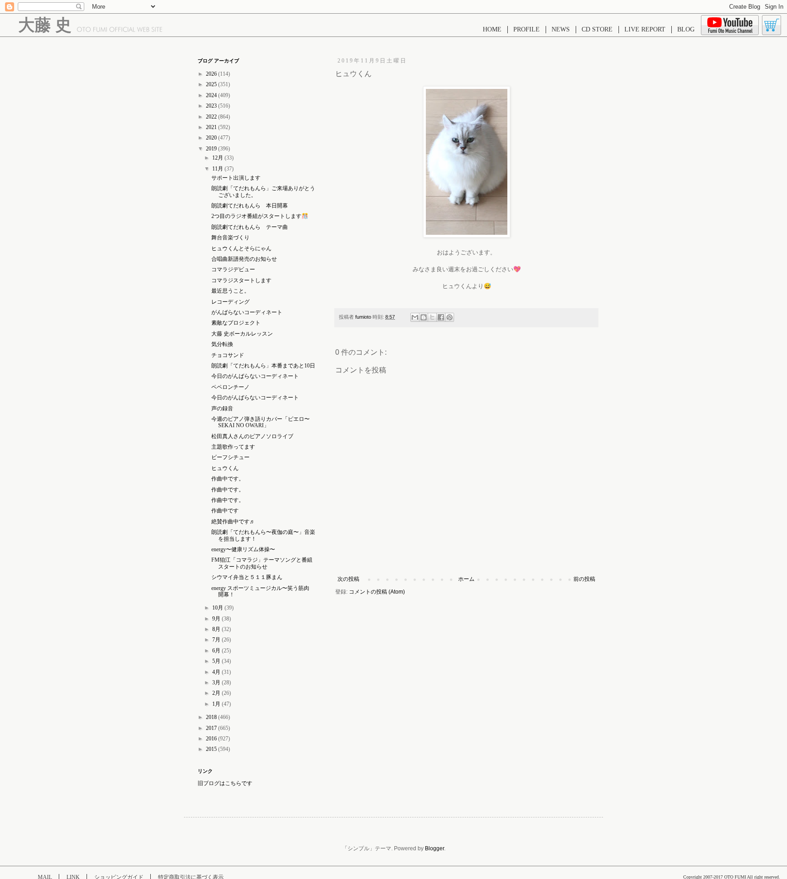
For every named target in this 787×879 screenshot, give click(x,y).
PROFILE (526, 29)
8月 (217, 629)
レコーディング (230, 302)
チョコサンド (227, 355)
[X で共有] (432, 317)
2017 (212, 728)
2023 (212, 106)
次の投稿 (348, 579)
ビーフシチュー (230, 457)
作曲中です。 (227, 479)
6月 (217, 650)
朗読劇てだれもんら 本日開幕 (249, 205)
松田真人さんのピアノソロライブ (252, 436)
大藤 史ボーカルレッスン (242, 334)
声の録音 (222, 408)
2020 (212, 137)
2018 (212, 717)
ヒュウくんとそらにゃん (241, 248)
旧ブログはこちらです (225, 783)
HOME (492, 29)
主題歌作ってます (233, 447)
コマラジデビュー (233, 269)
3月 (217, 682)
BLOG (686, 29)
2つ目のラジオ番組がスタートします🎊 (259, 216)
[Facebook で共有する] (440, 317)
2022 (212, 117)
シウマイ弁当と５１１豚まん (246, 577)
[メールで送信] (414, 317)
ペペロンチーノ (230, 387)
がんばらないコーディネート (246, 312)
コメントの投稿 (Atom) (377, 592)
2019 (212, 148)
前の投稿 (584, 579)
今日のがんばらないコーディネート (255, 376)
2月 (217, 693)
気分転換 (222, 344)
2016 (212, 738)
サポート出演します (236, 178)
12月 (218, 158)
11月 (218, 168)
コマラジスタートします (241, 280)
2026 (212, 74)
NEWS (561, 29)
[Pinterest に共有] (449, 317)
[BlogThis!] (423, 317)
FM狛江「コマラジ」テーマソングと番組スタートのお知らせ (261, 563)
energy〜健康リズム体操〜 (243, 549)
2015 (212, 749)
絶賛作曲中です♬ (233, 521)
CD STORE (597, 29)
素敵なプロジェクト (236, 323)
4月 (217, 672)
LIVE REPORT (644, 29)
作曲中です (225, 510)
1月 (217, 704)
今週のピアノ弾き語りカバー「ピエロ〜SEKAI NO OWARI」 (260, 422)
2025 (212, 84)
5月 (217, 661)
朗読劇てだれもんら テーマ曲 (249, 227)
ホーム (466, 579)
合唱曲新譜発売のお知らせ (244, 259)
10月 (218, 608)
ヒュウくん (225, 468)
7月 (217, 639)
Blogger (434, 848)
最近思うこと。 (230, 291)
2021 (212, 127)
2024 (212, 95)
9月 (217, 618)
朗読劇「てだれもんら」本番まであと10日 (263, 365)
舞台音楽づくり (230, 237)
